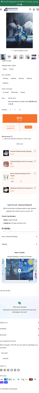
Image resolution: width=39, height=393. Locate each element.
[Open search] (30, 9)
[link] (6, 153)
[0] (37, 9)
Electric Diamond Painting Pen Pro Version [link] (20, 174)
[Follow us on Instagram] (4, 370)
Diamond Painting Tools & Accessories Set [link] (21, 162)
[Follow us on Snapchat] (18, 370)
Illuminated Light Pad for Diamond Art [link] (21, 188)
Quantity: (4, 109)
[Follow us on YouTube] (11, 370)
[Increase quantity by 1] (20, 110)
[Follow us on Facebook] (1, 370)
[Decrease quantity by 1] (10, 110)
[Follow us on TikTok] (15, 370)
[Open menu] (1, 9)
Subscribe (5, 358)
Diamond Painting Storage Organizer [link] (21, 151)
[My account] (34, 9)
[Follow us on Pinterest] (8, 370)
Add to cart (19, 144)
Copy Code (28, 127)
